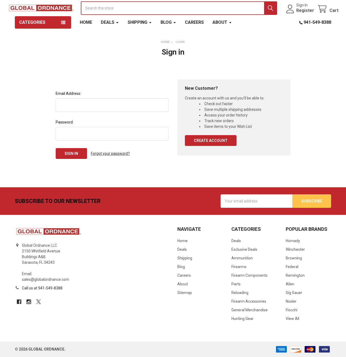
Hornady (293, 241)
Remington (295, 275)
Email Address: (68, 93)
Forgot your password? (110, 153)
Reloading (239, 293)
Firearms (239, 267)
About (219, 22)
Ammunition (242, 258)
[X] (38, 302)
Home (86, 22)
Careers (194, 22)
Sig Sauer (294, 293)
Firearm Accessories (248, 301)
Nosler (291, 301)
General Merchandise (249, 310)
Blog (166, 22)
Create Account (211, 140)
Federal (292, 267)
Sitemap (184, 293)
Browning (294, 258)
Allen (290, 284)
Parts (236, 284)
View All (292, 318)
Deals (107, 22)
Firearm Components (249, 275)
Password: (65, 122)
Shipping (137, 22)
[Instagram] (29, 302)
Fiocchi (291, 310)
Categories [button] (32, 22)
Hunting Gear (242, 318)
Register (305, 10)
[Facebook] (19, 302)
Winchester (295, 249)
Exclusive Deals (244, 249)
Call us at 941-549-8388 (42, 288)
